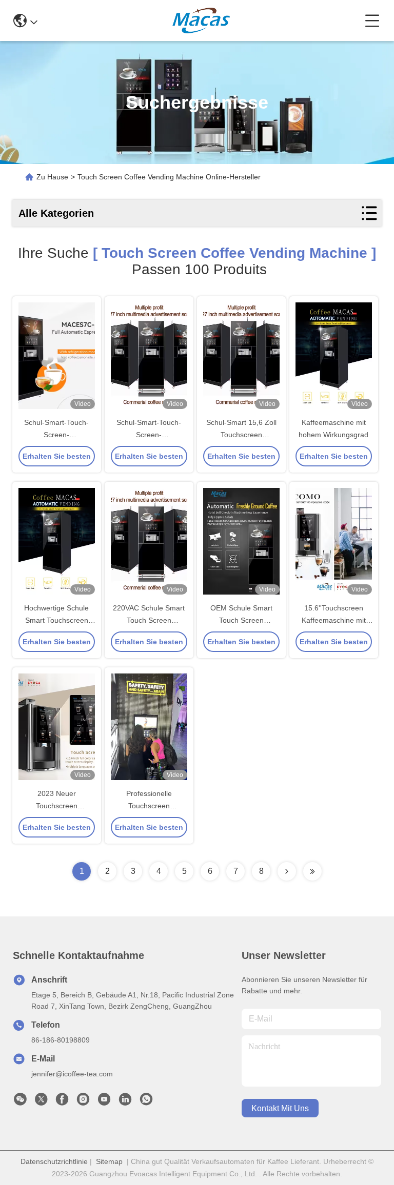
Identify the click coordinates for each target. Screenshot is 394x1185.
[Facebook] (62, 1102)
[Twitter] (41, 1102)
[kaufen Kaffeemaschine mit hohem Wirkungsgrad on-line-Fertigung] (334, 355)
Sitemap (109, 1161)
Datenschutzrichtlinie (54, 1161)
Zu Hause (52, 177)
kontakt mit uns (280, 1108)
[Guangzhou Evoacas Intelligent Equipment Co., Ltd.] (201, 20)
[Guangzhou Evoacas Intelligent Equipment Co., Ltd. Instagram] (83, 1102)
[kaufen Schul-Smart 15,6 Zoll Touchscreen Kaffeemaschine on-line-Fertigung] (241, 355)
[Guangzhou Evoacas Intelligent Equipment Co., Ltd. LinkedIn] (125, 1102)
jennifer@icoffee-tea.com (72, 1074)
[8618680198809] (146, 1102)
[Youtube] (104, 1102)
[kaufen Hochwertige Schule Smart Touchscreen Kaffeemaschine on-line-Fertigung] (56, 541)
